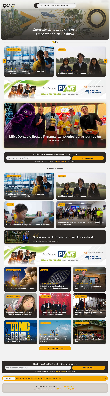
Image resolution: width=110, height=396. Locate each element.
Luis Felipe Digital (70, 389)
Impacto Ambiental (12, 49)
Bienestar (61, 204)
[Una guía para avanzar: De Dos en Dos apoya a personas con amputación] (81, 214)
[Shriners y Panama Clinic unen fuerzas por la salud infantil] (55, 305)
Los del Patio (57, 389)
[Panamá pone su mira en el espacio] (20, 279)
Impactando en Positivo (65, 49)
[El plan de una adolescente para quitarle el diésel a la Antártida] (20, 305)
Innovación (62, 176)
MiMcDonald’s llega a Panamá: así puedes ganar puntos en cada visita (55, 138)
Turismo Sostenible (81, 296)
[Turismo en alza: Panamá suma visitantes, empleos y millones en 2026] (89, 305)
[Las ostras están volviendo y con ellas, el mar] (29, 61)
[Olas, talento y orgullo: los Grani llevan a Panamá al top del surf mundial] (55, 332)
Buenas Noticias (45, 296)
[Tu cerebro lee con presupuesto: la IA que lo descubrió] (29, 214)
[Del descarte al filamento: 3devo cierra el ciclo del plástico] (89, 279)
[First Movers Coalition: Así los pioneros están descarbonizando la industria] (29, 186)
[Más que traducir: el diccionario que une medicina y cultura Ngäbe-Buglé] (89, 332)
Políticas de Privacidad (60, 161)
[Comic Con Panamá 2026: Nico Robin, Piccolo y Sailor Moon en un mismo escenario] (20, 332)
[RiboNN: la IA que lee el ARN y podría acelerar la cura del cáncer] (55, 279)
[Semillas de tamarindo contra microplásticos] (81, 186)
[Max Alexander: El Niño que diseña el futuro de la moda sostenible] (81, 61)
